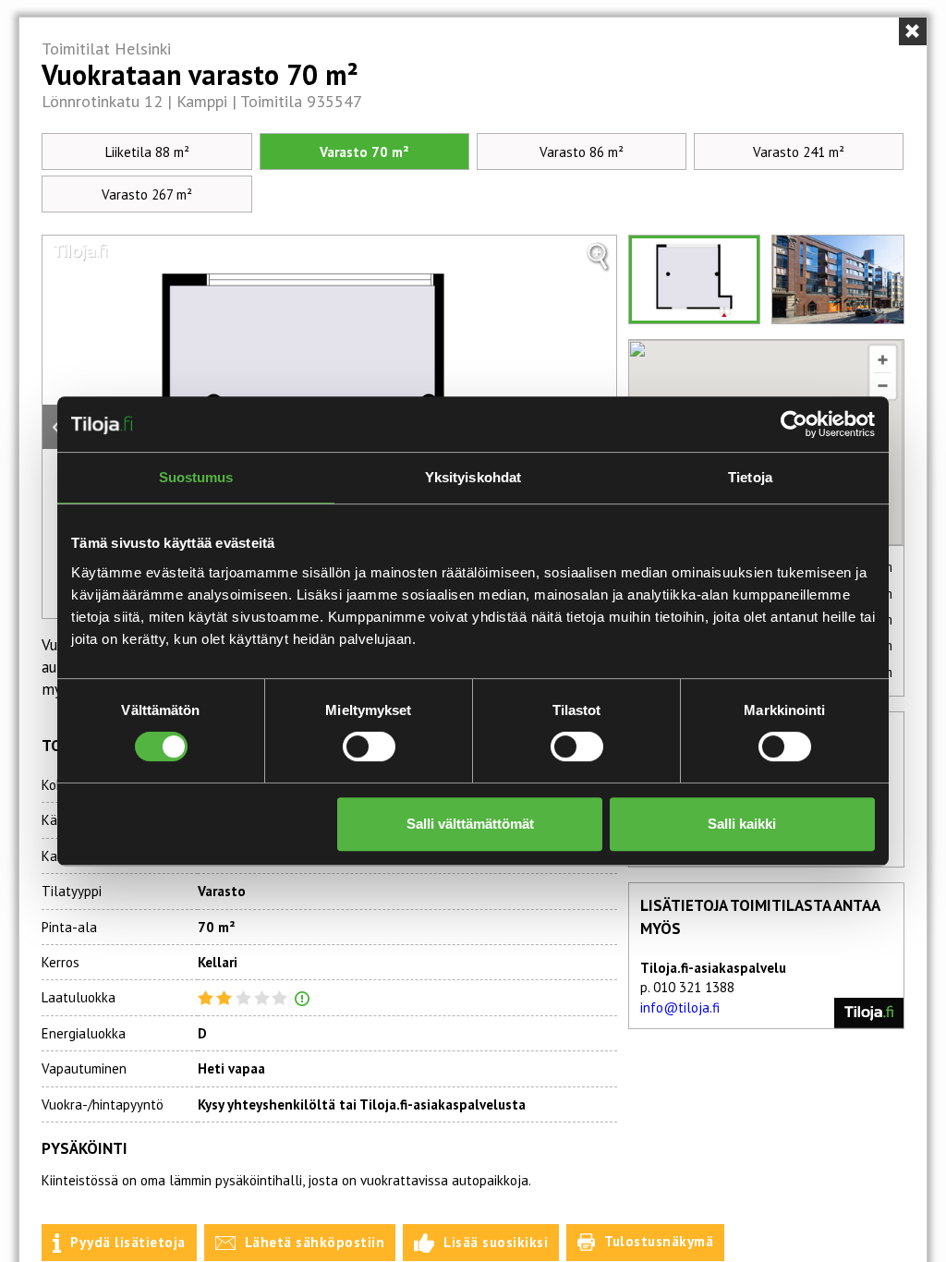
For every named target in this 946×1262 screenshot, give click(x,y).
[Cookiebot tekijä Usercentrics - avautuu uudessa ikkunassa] (794, 424)
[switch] (369, 746)
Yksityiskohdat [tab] (473, 477)
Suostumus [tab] (196, 477)
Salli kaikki (742, 823)
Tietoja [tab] (750, 477)
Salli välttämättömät (470, 823)
